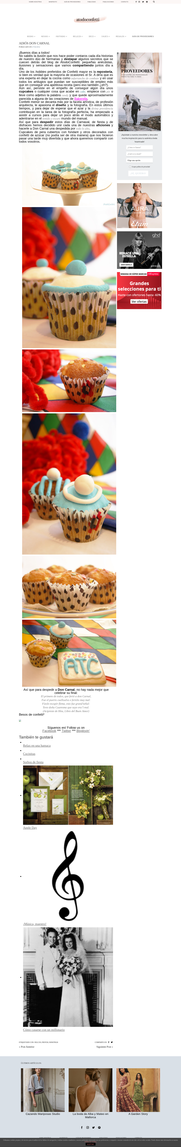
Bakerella (80, 98)
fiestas (45, 1042)
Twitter (66, 731)
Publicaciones (108, 2)
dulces (37, 1042)
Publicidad (92, 2)
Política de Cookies (90, 1142)
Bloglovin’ (83, 731)
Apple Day (30, 827)
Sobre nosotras (35, 2)
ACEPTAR (90, 1144)
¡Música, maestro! (34, 924)
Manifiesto (53, 2)
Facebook (49, 731)
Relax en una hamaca (37, 745)
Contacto (124, 2)
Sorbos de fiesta (33, 762)
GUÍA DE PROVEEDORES (143, 36)
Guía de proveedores (72, 2)
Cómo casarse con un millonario (44, 1029)
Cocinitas (29, 753)
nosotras (53, 1042)
